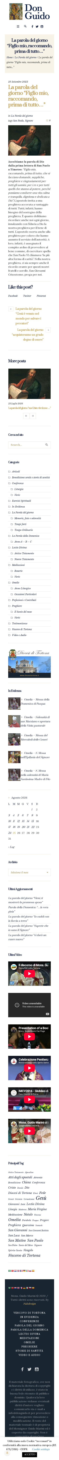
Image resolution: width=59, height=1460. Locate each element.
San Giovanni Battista (39, 1235)
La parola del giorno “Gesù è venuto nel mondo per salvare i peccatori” (29, 316)
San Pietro (12, 1250)
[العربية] (9, 1275)
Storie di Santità (29, 1355)
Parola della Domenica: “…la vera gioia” (28, 914)
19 (18, 831)
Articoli (16, 476)
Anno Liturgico (22, 593)
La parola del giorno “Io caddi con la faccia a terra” (28, 923)
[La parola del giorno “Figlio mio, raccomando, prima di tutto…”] (29, 140)
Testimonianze (19, 628)
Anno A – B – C (23, 546)
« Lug (11, 851)
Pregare (44, 1224)
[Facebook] (32, 26)
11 (13, 825)
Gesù (41, 1202)
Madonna (23, 1214)
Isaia (23, 1209)
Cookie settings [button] (40, 1449)
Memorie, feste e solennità (27, 522)
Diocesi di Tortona (20, 1197)
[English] (18, 1275)
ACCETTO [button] (29, 1454)
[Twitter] (37, 26)
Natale (28, 1219)
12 (18, 825)
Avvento (37, 1182)
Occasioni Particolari (25, 598)
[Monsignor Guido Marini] (29, 11)
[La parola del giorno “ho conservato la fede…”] (29, 384)
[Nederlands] (15, 1275)
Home (10, 57)
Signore (29, 120)
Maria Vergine (37, 1214)
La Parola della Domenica (25, 540)
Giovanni (13, 1208)
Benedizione (14, 1187)
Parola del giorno (29, 1330)
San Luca (14, 1240)
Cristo (12, 1192)
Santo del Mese (26, 1250)
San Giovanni (17, 1235)
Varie (17, 499)
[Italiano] (27, 1275)
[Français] (21, 1275)
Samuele (38, 1230)
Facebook (13, 295)
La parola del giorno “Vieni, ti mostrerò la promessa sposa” (25, 905)
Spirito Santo (15, 1255)
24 (9, 837)
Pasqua (35, 1225)
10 (9, 825)
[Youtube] (42, 26)
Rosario (18, 575)
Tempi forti (20, 528)
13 (23, 825)
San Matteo (17, 1245)
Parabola (26, 1224)
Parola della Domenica (29, 1334)
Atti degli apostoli (20, 1182)
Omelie (15, 587)
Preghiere (17, 610)
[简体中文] (12, 1275)
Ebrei (35, 1198)
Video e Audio (19, 639)
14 (28, 825)
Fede (42, 1197)
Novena (37, 1219)
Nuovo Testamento (24, 563)
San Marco (27, 1240)
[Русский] (30, 1275)
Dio (27, 1192)
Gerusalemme (29, 1204)
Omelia (14, 1224)
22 (32, 831)
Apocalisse (29, 1177)
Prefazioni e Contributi (24, 604)
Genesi (11, 1204)
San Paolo (18, 120)
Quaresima (28, 1229)
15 (32, 825)
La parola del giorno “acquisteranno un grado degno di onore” (27, 335)
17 (9, 831)
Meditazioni (18, 569)
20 (23, 831)
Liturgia (18, 493)
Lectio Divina (19, 552)
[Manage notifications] (7, 1452)
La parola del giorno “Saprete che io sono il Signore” (28, 932)
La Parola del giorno (25, 57)
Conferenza (38, 1187)
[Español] (33, 1275)
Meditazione (15, 1219)
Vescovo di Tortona (22, 633)
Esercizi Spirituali (21, 505)
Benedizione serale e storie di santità (31, 482)
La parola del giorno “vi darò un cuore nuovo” (27, 942)
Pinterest (41, 295)
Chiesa (26, 1187)
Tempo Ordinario (23, 534)
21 (28, 831)
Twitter (27, 295)
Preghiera (14, 1229)
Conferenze (18, 487)
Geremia (18, 1204)
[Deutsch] (24, 1275)
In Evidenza (18, 511)
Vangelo (28, 1254)
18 (14, 831)
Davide (20, 1192)
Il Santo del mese (23, 616)
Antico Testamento (24, 557)
